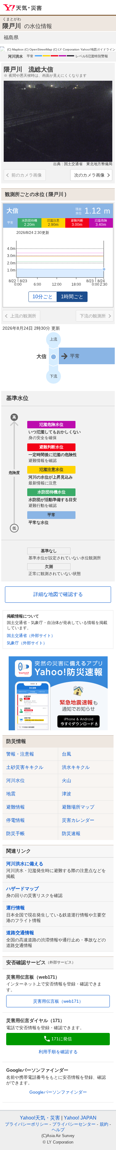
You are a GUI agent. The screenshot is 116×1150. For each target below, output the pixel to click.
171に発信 (61, 1038)
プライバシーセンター (74, 1124)
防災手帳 (15, 833)
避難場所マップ (78, 806)
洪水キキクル (76, 767)
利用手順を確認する (58, 1051)
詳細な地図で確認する (58, 594)
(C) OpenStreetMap (38, 49)
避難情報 (15, 806)
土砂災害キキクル (24, 767)
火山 (66, 780)
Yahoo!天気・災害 (22, 7)
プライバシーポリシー (26, 1124)
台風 (66, 753)
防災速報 (71, 833)
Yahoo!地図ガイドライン (97, 49)
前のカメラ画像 (26, 175)
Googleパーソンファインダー (58, 1092)
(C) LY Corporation (66, 49)
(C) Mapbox (15, 49)
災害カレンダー (78, 820)
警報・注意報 (20, 753)
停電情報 (15, 820)
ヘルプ (58, 1129)
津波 (66, 793)
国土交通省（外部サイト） (31, 635)
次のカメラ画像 (89, 175)
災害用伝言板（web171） (58, 1001)
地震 (10, 793)
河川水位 (15, 780)
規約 (104, 1124)
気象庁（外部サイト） (27, 643)
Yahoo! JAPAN (80, 1117)
